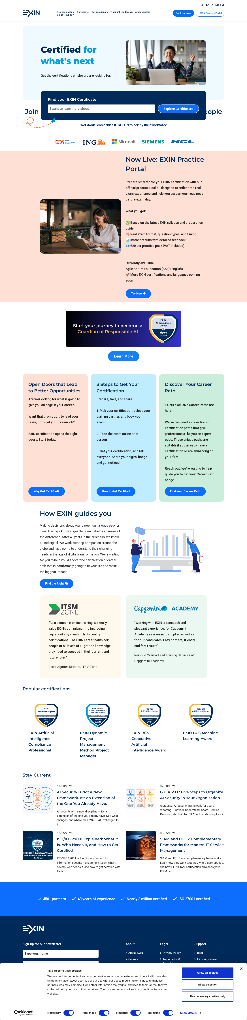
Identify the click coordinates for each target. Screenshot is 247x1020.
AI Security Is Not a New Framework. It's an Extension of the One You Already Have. (86, 798)
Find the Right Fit (56, 583)
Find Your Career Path (185, 491)
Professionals (64, 12)
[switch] (104, 1013)
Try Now (137, 293)
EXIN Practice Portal (210, 13)
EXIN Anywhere (207, 959)
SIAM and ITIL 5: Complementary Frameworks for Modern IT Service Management (192, 845)
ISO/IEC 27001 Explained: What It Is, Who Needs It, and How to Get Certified (87, 845)
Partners (82, 12)
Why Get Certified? (46, 491)
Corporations (98, 12)
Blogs (60, 15)
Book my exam (183, 13)
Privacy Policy (172, 952)
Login (218, 4)
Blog (200, 952)
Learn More (123, 356)
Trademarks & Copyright (171, 961)
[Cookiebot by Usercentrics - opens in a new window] (23, 1013)
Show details (188, 1012)
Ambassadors (142, 12)
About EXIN (135, 952)
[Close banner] (241, 968)
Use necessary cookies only (207, 996)
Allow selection (207, 984)
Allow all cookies (207, 972)
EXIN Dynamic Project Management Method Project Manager (94, 744)
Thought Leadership (122, 12)
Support (69, 15)
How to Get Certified (116, 491)
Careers (133, 959)
